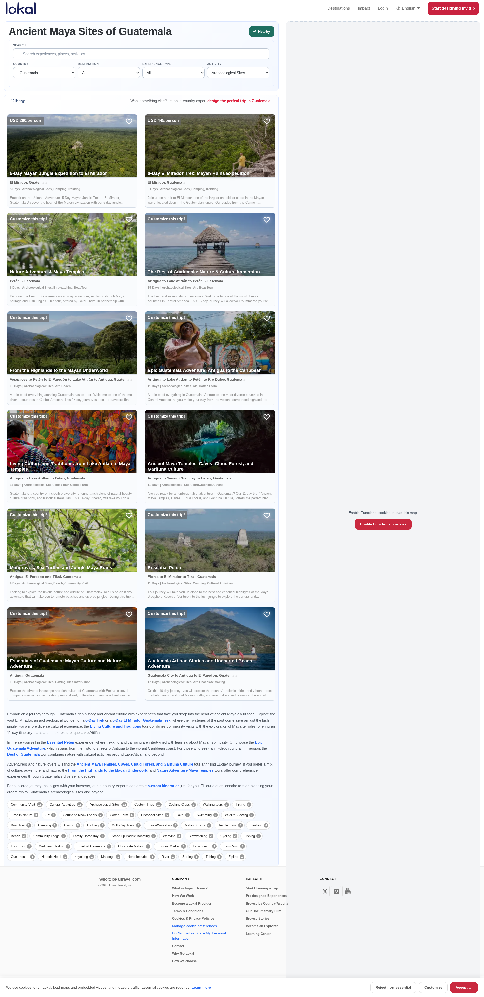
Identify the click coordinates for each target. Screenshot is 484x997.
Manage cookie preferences (194, 926)
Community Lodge (48, 836)
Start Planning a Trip (262, 888)
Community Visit (26, 804)
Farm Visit (233, 846)
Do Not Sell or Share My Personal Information (199, 935)
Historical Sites (154, 815)
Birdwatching (200, 836)
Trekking (258, 825)
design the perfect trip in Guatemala (238, 100)
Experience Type (156, 63)
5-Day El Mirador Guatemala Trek (141, 720)
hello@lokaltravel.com (119, 879)
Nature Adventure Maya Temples (185, 770)
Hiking (243, 804)
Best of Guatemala (23, 754)
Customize (433, 987)
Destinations (338, 8)
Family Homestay (88, 836)
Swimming (206, 815)
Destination (88, 63)
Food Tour (20, 846)
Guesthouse (22, 857)
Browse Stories (257, 918)
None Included (140, 857)
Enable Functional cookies (383, 524)
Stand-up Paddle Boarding (133, 836)
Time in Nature (24, 815)
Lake (182, 815)
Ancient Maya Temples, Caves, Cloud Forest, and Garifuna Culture (135, 764)
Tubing (213, 857)
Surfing (189, 857)
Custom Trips (147, 804)
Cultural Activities (65, 804)
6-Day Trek (94, 720)
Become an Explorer (262, 926)
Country (20, 63)
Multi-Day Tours (125, 825)
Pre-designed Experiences (266, 896)
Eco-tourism (204, 846)
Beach (18, 836)
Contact (178, 946)
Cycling (228, 836)
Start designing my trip (453, 8)
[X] (325, 891)
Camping (46, 825)
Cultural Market (171, 846)
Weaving (171, 836)
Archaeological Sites (108, 804)
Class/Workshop (162, 825)
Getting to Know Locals (82, 815)
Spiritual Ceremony (93, 846)
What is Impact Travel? (190, 888)
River (168, 857)
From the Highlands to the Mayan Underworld (108, 770)
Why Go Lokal (183, 953)
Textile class (229, 825)
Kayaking (83, 857)
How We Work (183, 896)
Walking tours (215, 804)
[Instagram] (336, 891)
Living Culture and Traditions (115, 726)
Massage (110, 857)
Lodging (95, 825)
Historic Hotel (54, 857)
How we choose (184, 961)
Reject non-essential (393, 987)
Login (383, 8)
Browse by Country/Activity (267, 903)
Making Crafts (197, 825)
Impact (364, 8)
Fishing (251, 836)
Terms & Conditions (187, 911)
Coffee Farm (121, 815)
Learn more (201, 987)
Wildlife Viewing (238, 815)
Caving (71, 825)
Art (49, 815)
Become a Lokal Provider (191, 903)
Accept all (464, 987)
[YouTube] (347, 891)
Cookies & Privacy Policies (193, 918)
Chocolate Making (133, 846)
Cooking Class (181, 804)
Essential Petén (60, 742)
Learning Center (258, 934)
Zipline (236, 857)
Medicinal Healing (54, 846)
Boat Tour (20, 825)
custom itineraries (163, 786)
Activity (214, 63)
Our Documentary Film (263, 911)
